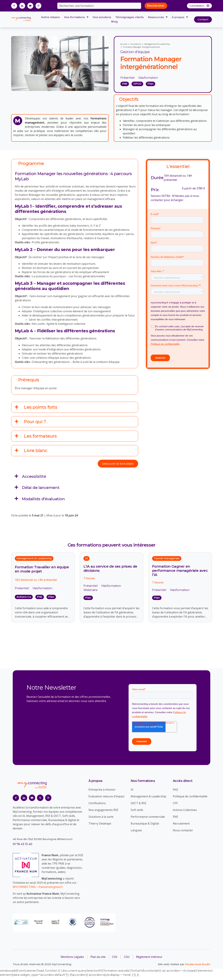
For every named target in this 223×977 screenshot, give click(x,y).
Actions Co (24, 596)
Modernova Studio (197, 964)
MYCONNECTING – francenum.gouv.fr (38, 887)
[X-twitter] (40, 798)
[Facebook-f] (14, 6)
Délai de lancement (40, 487)
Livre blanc (35, 450)
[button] (74, 407)
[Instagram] (38, 6)
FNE (39, 596)
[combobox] (99, 6)
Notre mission (50, 17)
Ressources (156, 17)
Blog (114, 21)
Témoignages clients (129, 17)
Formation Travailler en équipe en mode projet (42, 569)
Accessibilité (34, 476)
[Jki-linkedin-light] (22, 6)
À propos (178, 17)
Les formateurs (40, 436)
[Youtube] (30, 6)
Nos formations (74, 17)
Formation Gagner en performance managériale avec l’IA (180, 570)
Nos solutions (102, 17)
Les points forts (40, 407)
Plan (51, 596)
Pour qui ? (35, 421)
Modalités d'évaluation (43, 499)
